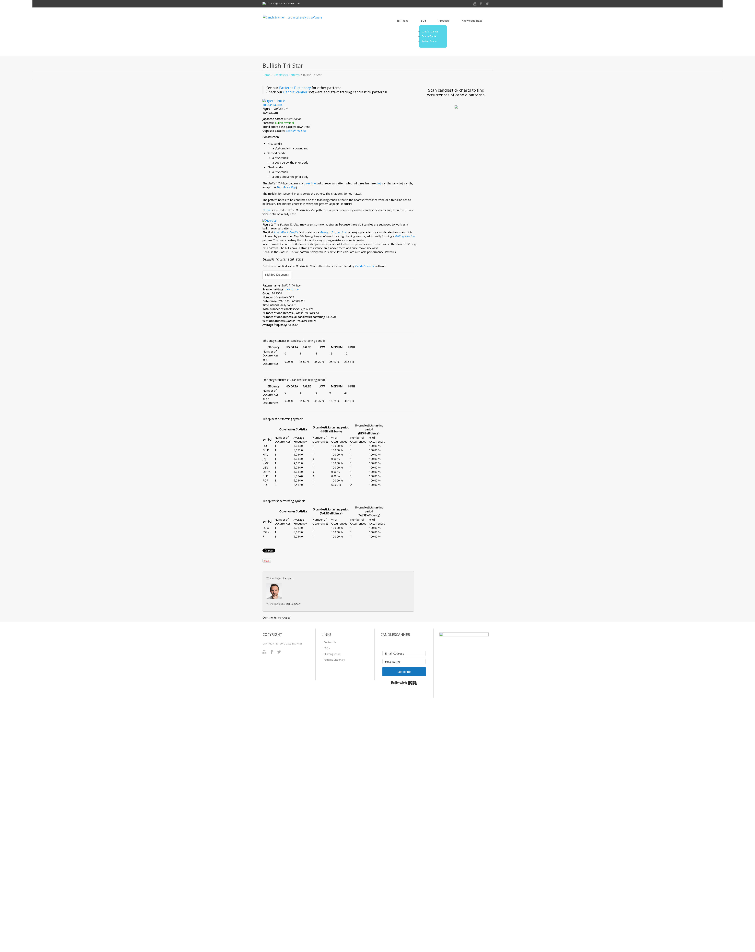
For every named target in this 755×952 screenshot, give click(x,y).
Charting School (332, 654)
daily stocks (292, 289)
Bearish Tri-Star (295, 131)
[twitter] (487, 4)
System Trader (430, 41)
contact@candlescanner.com (283, 3)
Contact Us (330, 642)
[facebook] (481, 4)
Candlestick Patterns (287, 75)
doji (379, 183)
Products (443, 20)
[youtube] (474, 4)
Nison (266, 210)
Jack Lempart (285, 578)
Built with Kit (404, 682)
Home (266, 75)
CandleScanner (430, 31)
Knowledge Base (472, 20)
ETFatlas (402, 20)
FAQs (327, 648)
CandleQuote (429, 36)
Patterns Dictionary (295, 87)
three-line (310, 183)
